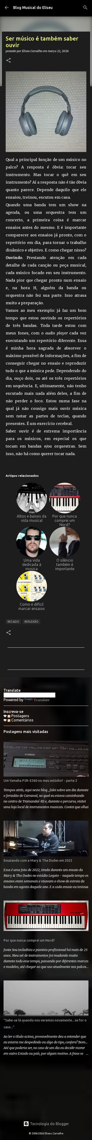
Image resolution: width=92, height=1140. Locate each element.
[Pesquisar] (85, 7)
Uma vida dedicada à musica (31, 564)
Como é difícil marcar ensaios (31, 606)
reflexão (31, 621)
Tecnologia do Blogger (49, 1124)
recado (13, 621)
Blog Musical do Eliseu (33, 7)
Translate (42, 700)
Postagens (19, 716)
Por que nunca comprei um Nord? (64, 520)
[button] (8, 61)
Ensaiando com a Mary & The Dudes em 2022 (38, 860)
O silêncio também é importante (64, 564)
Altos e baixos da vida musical (31, 518)
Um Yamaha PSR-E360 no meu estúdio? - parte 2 (40, 780)
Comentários (21, 720)
